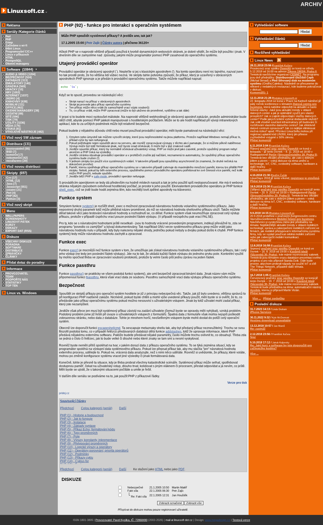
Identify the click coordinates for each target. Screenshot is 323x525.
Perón (273, 154)
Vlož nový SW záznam (24, 138)
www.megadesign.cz (217, 519)
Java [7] (11, 183)
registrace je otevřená (305, 178)
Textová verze (241, 519)
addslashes (173, 331)
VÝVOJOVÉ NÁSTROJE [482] (25, 131)
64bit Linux (13, 48)
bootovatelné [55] (18, 148)
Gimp (9, 42)
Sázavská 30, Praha (263, 254)
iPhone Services (260, 312)
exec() (74, 250)
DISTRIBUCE (14, 250)
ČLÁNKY (11, 256)
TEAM (9, 276)
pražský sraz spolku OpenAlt (279, 148)
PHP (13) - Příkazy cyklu (76, 457)
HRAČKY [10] (14, 89)
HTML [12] (13, 180)
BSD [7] (11, 151)
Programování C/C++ (19, 51)
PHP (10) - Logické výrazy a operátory (86, 447)
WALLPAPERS (15, 215)
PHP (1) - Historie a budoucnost (81, 415)
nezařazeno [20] (17, 160)
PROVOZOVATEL (17, 273)
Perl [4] (11, 192)
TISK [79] (12, 119)
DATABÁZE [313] (17, 80)
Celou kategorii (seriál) (96, 408)
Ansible (255, 290)
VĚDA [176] (13, 125)
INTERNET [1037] (17, 95)
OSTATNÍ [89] (14, 113)
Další (122, 408)
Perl (8, 36)
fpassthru (92, 277)
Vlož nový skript (19, 205)
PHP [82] (12, 195)
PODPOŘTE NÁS (17, 279)
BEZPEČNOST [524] (19, 77)
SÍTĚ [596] (12, 116)
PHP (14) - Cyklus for (74, 461)
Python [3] (13, 198)
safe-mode (100, 176)
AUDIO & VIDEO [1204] (21, 74)
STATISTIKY (13, 282)
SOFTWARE (13, 247)
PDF (181, 469)
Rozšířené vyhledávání (272, 52)
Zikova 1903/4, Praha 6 (302, 71)
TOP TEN (12, 285)
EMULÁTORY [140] (18, 83)
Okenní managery (17, 63)
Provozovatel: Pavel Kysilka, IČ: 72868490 (121, 519)
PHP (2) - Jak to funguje (76, 419)
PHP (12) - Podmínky (74, 454)
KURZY (10, 224)
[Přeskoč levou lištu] (46, 12)
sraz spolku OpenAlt (290, 278)
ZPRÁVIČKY (13, 253)
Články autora (112, 43)
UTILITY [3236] (15, 122)
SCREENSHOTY (16, 218)
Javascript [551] (16, 186)
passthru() (77, 273)
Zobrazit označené (170, 503)
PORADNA (13, 244)
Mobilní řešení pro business (295, 218)
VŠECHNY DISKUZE (19, 241)
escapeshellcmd (109, 328)
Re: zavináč (257, 328)
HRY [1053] (13, 92)
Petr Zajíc (93, 43)
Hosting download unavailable (270, 320)
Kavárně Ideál (299, 251)
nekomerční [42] (17, 157)
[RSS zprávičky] (279, 60)
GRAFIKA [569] (16, 86)
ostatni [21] (13, 189)
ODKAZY (11, 227)
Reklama (13, 25)
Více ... (254, 353)
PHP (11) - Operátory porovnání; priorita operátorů (94, 450)
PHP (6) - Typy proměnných (79, 433)
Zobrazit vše (194, 503)
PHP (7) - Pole (70, 436)
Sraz (253, 337)
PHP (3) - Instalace (73, 422)
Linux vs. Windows (22, 293)
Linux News (264, 60)
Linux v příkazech (17, 54)
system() (88, 206)
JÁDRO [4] (13, 98)
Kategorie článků (32, 32)
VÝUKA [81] (13, 128)
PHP (8, 39)
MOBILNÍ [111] (15, 104)
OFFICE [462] (14, 107)
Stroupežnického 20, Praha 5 (297, 154)
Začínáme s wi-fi (16, 45)
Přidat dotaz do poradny (25, 262)
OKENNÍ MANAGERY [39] (22, 110)
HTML (9, 57)
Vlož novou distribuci (23, 167)
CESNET (295, 74)
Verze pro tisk (237, 382)
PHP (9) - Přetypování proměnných (84, 443)
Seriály (12, 32)
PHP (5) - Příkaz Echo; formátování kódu (87, 429)
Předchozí (67, 408)
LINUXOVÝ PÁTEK (18, 221)
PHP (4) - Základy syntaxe (78, 426)
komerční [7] (14, 154)
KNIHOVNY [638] (17, 101)
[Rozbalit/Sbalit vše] (36, 69)
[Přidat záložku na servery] (69, 394)
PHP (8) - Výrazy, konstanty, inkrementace (88, 440)
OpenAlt (285, 68)
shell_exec (66, 189)
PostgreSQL (14, 60)
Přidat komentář (260, 140)
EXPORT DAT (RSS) (19, 230)
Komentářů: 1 (259, 92)
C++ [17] (11, 177)
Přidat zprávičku (274, 298)
